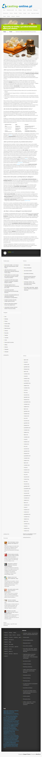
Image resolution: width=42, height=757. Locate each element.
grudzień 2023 (26, 397)
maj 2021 (25, 439)
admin (12, 252)
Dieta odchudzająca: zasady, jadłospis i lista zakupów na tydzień (11, 543)
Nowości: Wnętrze (8, 651)
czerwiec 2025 (27, 373)
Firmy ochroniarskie (27, 267)
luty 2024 (26, 392)
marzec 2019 (26, 479)
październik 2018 (27, 488)
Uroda (29, 13)
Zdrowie (8, 16)
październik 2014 (27, 514)
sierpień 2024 (26, 385)
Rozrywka (15, 13)
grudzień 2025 (26, 366)
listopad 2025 (26, 369)
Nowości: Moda (7, 642)
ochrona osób (13, 738)
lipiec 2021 (26, 434)
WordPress (38, 754)
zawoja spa (13, 746)
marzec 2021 (26, 444)
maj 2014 (25, 526)
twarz (26, 158)
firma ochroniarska (12, 716)
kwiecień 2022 (26, 413)
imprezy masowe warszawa (10, 722)
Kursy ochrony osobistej (27, 645)
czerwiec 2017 (26, 504)
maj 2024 (26, 390)
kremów (10, 135)
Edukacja (20, 10)
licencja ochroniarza (10, 729)
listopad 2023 (26, 399)
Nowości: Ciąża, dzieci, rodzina (12, 635)
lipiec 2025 (26, 371)
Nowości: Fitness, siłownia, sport (12, 637)
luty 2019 (26, 481)
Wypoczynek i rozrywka (35, 13)
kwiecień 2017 (26, 509)
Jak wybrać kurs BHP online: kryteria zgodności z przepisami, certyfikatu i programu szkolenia (11, 281)
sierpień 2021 (26, 432)
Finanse (24, 10)
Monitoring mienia (26, 680)
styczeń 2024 (26, 394)
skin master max (16, 740)
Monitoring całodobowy (27, 666)
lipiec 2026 (26, 359)
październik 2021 (27, 427)
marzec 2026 (26, 364)
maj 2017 (25, 507)
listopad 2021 (26, 425)
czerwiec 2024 (27, 387)
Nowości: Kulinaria (9, 639)
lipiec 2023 (26, 408)
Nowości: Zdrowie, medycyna (11, 653)
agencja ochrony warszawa (8, 712)
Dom (16, 10)
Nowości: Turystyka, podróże (11, 646)
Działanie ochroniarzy (27, 663)
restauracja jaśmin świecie (8, 740)
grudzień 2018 (26, 486)
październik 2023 (27, 401)
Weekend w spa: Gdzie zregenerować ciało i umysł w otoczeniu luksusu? (11, 612)
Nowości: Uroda (8, 649)
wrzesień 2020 (27, 458)
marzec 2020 (26, 472)
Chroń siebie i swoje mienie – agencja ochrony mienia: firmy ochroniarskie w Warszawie (31, 289)
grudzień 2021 (26, 423)
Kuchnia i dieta (29, 10)
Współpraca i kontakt (10, 10)
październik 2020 (27, 455)
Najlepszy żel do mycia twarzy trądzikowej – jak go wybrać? (11, 578)
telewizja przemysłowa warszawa (10, 744)
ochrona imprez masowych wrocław (9, 735)
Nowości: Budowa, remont (10, 632)
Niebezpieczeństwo (27, 643)
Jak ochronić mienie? (28, 270)
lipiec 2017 (26, 502)
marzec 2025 (26, 380)
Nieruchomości (5, 13)
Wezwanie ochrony (26, 699)
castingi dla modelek (13, 714)
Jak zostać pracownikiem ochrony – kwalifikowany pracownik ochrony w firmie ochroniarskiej (30, 692)
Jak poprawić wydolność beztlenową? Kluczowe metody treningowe (10, 565)
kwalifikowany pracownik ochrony (10, 726)
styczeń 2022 (26, 420)
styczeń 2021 (26, 448)
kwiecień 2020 (26, 469)
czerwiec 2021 (26, 437)
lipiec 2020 (26, 462)
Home (4, 10)
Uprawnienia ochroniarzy (28, 273)
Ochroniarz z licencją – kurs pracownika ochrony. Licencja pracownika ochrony (29, 283)
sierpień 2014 (26, 519)
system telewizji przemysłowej (9, 743)
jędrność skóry (27, 200)
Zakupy (4, 16)
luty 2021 (25, 446)
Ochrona (11, 13)
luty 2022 (26, 418)
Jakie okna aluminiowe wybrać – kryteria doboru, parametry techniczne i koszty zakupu (11, 271)
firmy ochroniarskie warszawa (9, 720)
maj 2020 (26, 467)
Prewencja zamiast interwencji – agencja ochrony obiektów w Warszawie (30, 278)
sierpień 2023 (26, 406)
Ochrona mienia (26, 637)
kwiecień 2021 (26, 441)
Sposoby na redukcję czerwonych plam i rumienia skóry (11, 601)
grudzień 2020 (26, 451)
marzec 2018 (26, 490)
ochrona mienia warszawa (10, 736)
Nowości (6, 656)
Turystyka (24, 13)
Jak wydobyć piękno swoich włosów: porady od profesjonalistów (11, 590)
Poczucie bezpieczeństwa (28, 640)
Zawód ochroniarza (26, 678)
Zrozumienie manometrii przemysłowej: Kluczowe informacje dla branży (11, 291)
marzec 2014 (26, 530)
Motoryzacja (35, 10)
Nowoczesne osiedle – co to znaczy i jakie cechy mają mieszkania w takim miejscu (11, 266)
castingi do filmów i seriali (10, 715)
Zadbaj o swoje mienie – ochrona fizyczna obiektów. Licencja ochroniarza (29, 703)
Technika (20, 13)
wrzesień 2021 (26, 430)
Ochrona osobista (26, 696)
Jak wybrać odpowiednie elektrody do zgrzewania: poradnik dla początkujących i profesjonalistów (11, 296)
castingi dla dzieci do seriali (7, 714)
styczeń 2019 (26, 483)
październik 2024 (27, 383)
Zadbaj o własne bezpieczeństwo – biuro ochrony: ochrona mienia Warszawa (30, 671)
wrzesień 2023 (26, 404)
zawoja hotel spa (7, 746)
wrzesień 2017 (26, 497)
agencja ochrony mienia (10, 710)
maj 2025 (26, 376)
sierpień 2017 (26, 500)
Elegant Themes (26, 754)
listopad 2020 (26, 453)
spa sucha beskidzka (7, 741)
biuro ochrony (14, 713)
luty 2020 (26, 474)
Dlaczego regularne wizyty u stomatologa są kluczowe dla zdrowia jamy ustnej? (11, 286)
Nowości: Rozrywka (8, 644)
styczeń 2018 (26, 493)
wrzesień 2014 (26, 516)
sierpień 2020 (26, 460)
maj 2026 (26, 362)
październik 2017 (27, 495)
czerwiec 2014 (26, 523)
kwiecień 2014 (26, 528)
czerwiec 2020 (27, 465)
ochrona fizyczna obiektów (9, 732)
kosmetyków (20, 162)
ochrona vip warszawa (10, 739)
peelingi (18, 164)
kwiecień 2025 (26, 378)
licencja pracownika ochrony (11, 730)
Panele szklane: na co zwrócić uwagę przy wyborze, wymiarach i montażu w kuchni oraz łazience (11, 276)
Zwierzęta (13, 16)
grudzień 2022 (26, 411)
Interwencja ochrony (27, 675)
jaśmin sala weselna (13, 723)
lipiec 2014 (26, 521)
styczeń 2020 (26, 476)
